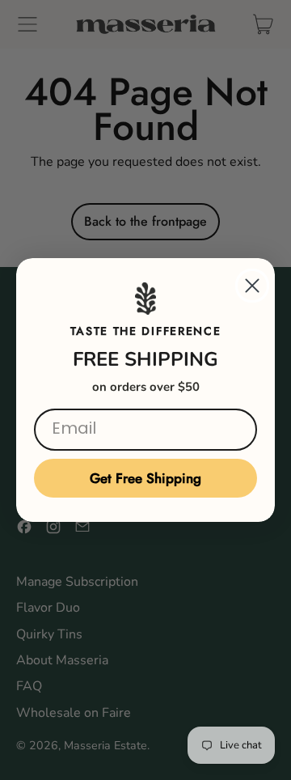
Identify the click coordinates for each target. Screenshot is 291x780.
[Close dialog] (252, 285)
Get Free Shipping (145, 478)
